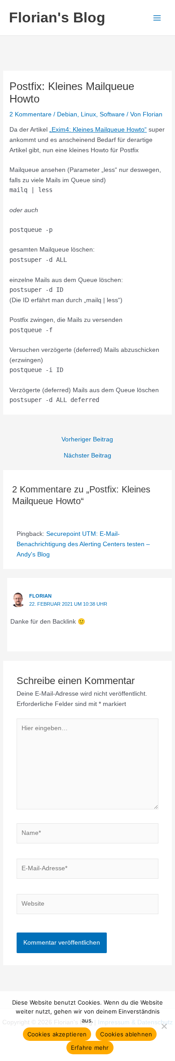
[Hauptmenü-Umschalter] (157, 18)
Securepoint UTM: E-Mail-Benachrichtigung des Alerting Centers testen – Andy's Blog (83, 543)
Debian (67, 114)
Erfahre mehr (90, 1047)
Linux (88, 114)
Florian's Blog (57, 17)
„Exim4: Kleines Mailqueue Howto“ (98, 129)
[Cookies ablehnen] (163, 1026)
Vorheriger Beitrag (87, 439)
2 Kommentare (30, 114)
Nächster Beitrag (87, 456)
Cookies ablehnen (126, 1034)
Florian (40, 596)
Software (112, 114)
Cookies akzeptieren (57, 1034)
